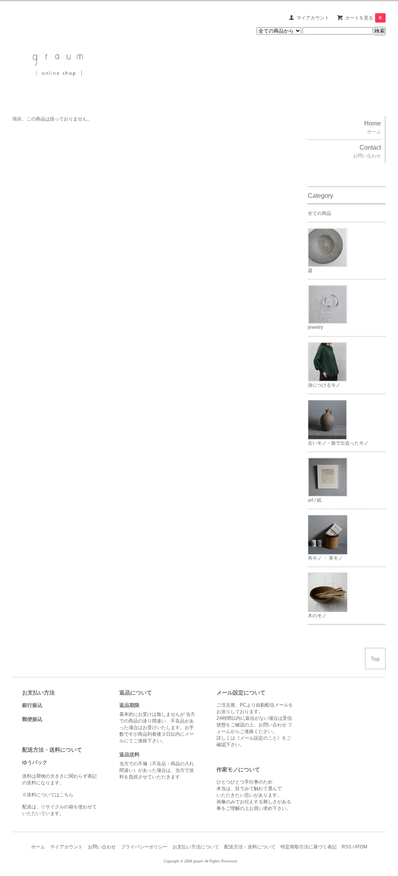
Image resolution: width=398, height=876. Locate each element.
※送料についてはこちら (47, 794)
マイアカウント (313, 18)
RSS (346, 847)
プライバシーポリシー (144, 847)
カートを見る (363, 18)
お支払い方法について (196, 847)
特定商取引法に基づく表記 (309, 847)
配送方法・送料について (250, 847)
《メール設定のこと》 (258, 738)
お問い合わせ (102, 847)
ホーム (38, 847)
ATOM (360, 847)
